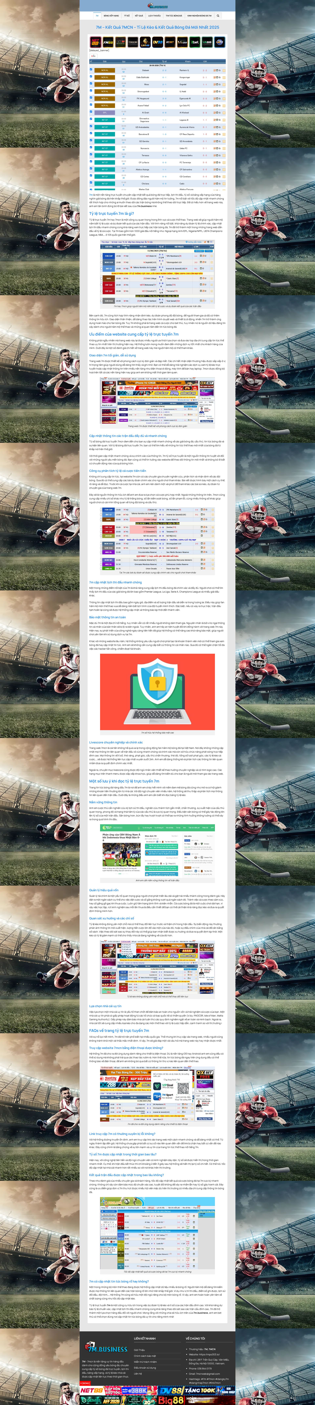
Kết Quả (139, 15)
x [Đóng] (85, 1383)
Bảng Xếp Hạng (111, 15)
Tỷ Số (127, 15)
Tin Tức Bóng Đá (174, 15)
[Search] (218, 15)
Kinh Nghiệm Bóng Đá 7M (200, 15)
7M (97, 15)
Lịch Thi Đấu (154, 15)
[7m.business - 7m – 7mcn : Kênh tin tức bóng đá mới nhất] (157, 5)
